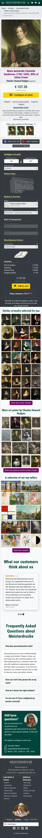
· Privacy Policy (8, 791)
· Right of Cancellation (10, 793)
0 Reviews (25, 146)
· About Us (6, 799)
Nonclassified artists (22, 8)
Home (4, 8)
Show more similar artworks (21, 403)
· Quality (25, 788)
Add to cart (22, 286)
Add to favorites (31, 141)
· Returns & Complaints (10, 796)
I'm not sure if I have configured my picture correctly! (20, 700)
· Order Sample (27, 796)
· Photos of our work (29, 791)
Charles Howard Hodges (11, 11)
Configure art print (23, 95)
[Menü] (2, 3)
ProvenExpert (14, 605)
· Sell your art (27, 785)
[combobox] (21, 168)
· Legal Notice (7, 785)
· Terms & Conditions (9, 788)
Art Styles (11, 8)
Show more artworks (21, 550)
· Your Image (27, 783)
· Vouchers (26, 793)
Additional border (9, 165)
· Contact (6, 783)
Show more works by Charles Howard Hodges (21, 470)
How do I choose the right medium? (20, 690)
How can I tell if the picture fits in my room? (20, 681)
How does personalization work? (19, 646)
